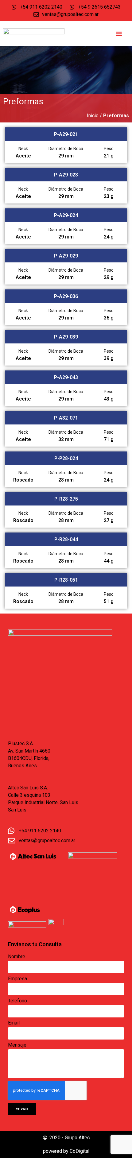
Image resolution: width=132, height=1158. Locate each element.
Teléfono (17, 1001)
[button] (119, 34)
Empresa (17, 979)
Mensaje (17, 1045)
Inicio (93, 115)
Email (14, 1023)
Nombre (16, 956)
